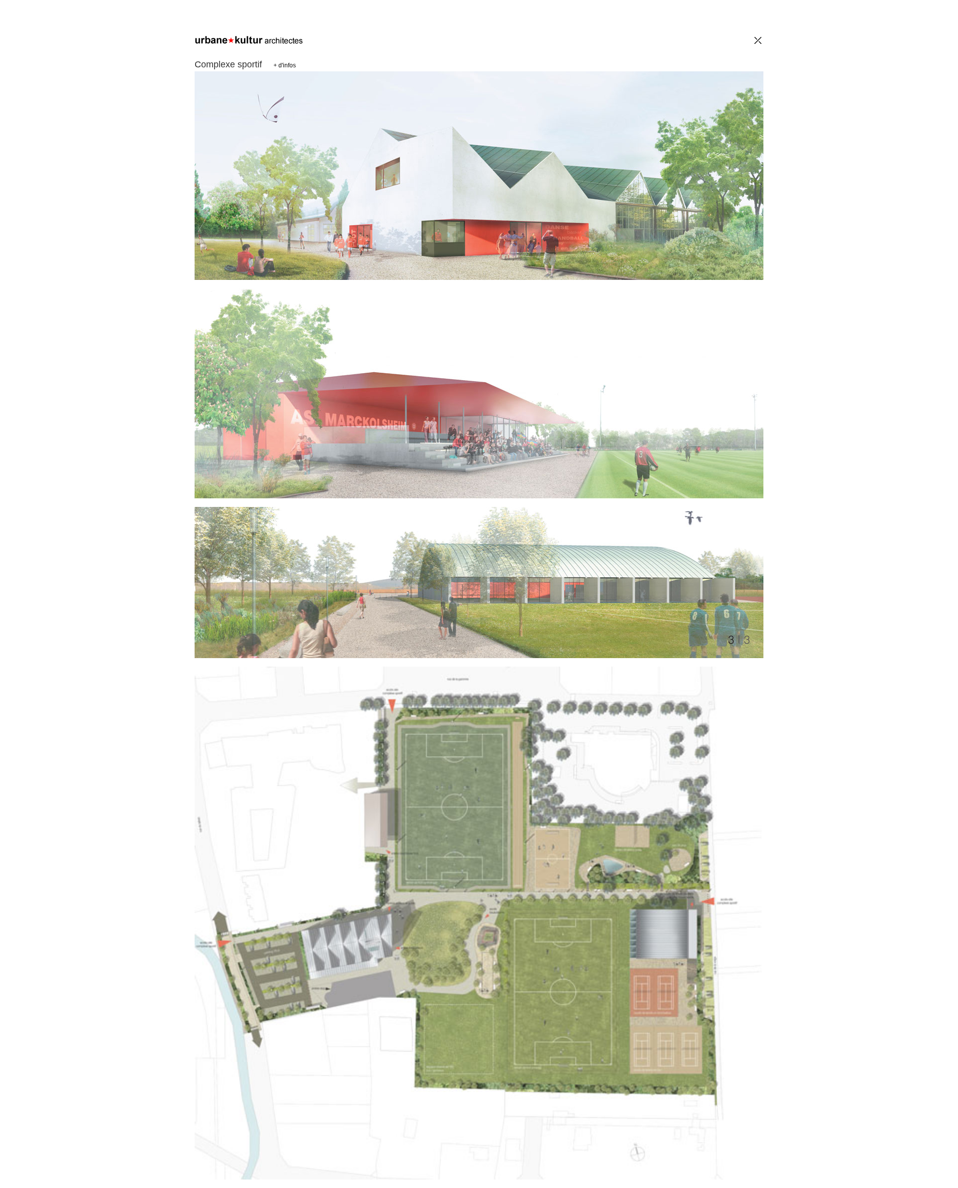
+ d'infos (284, 65)
